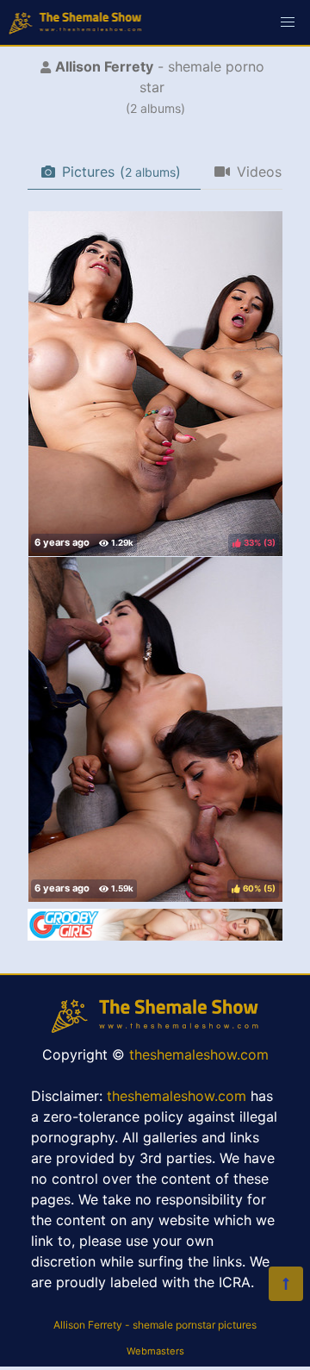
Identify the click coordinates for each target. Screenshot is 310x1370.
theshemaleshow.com (199, 1054)
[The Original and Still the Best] (155, 935)
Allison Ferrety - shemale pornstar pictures (155, 1324)
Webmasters (155, 1351)
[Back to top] (286, 1284)
